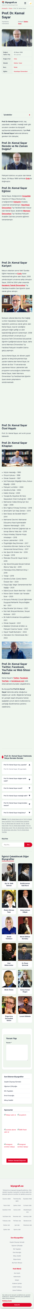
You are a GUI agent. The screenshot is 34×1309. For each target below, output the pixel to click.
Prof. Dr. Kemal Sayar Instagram (20, 821)
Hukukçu (27, 1216)
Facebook (24, 678)
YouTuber (7, 1216)
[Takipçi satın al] (10, 1120)
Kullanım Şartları (17, 1283)
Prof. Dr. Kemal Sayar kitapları (17, 825)
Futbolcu (7, 1220)
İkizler (15, 67)
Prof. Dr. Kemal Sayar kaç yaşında (11, 823)
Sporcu (17, 1229)
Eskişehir (17, 202)
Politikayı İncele (7, 1300)
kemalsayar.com (17, 681)
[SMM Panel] (23, 1135)
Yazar (10, 8)
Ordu (15, 59)
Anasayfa (4, 8)
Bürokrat (27, 1220)
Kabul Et (17, 1305)
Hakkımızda (17, 1276)
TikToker (17, 1220)
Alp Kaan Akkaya (17, 1262)
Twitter (16, 678)
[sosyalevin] (23, 1120)
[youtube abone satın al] (10, 1135)
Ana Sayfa (17, 1273)
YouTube (5, 681)
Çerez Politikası (17, 1290)
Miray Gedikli (8, 1100)
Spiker (6, 1229)
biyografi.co (17, 1186)
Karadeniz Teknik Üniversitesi (13, 285)
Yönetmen (27, 1225)
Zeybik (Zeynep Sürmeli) (12, 1082)
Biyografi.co (11, 2)
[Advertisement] (17, 93)
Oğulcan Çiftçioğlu (10, 1086)
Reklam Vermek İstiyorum (17, 1160)
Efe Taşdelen (8, 1091)
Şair (17, 1225)
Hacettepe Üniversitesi (20, 71)
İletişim (17, 1280)
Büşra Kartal (17, 1259)
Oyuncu (7, 1198)
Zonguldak (26, 196)
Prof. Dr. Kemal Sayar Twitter (21, 827)
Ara (28, 844)
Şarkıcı (17, 1205)
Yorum (9, 1043)
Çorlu (19, 274)
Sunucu (17, 1210)
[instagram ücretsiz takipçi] (10, 1149)
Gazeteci (6, 1210)
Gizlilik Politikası (17, 1287)
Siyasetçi (27, 1198)
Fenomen (17, 1216)
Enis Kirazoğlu (9, 1095)
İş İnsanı (27, 1205)
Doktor (26, 21)
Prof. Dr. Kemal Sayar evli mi (15, 819)
